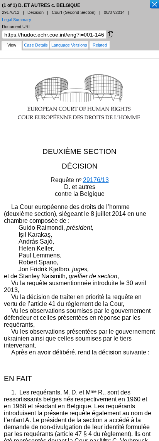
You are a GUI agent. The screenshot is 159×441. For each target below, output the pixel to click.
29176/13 (96, 180)
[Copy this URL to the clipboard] (110, 33)
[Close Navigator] (154, 4)
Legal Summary (16, 19)
